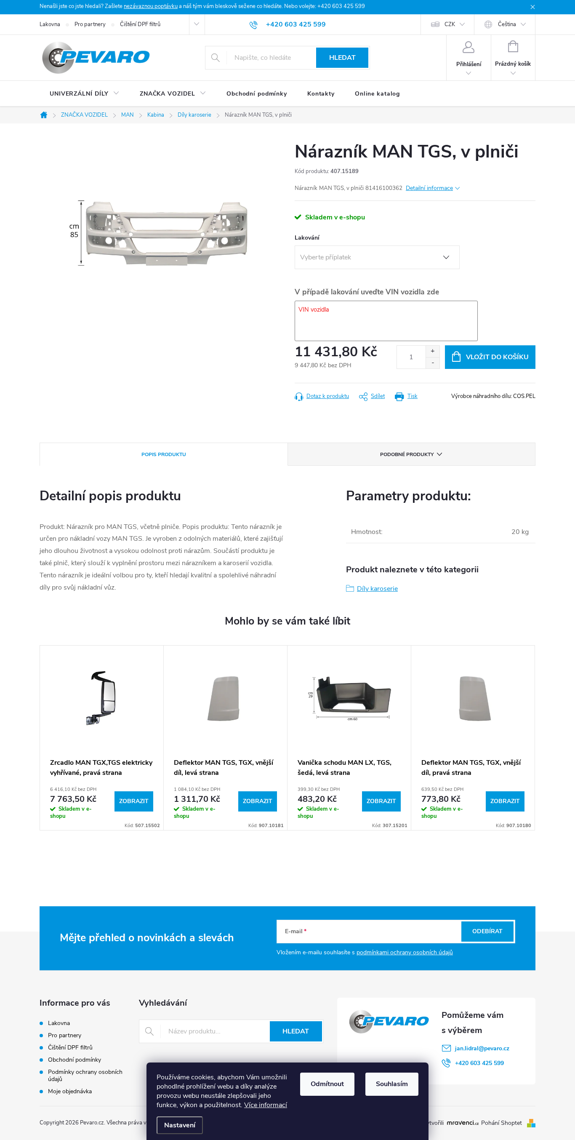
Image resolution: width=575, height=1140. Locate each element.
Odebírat (487, 931)
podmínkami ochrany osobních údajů (405, 952)
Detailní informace (429, 188)
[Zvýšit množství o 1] (432, 351)
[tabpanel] (102, 738)
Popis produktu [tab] (163, 454)
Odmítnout (327, 1084)
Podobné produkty (407, 454)
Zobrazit (134, 801)
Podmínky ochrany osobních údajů (85, 1075)
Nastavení (179, 1125)
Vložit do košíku (497, 357)
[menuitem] (85, 94)
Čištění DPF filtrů (140, 24)
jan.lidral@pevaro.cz (482, 1048)
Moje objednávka (70, 1091)
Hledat (342, 57)
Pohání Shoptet (502, 1123)
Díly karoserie (377, 588)
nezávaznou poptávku (151, 6)
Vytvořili (433, 1123)
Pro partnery (90, 24)
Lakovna (50, 24)
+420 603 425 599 (479, 1063)
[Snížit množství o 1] (432, 362)
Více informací (265, 1105)
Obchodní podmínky (74, 1060)
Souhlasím (392, 1084)
